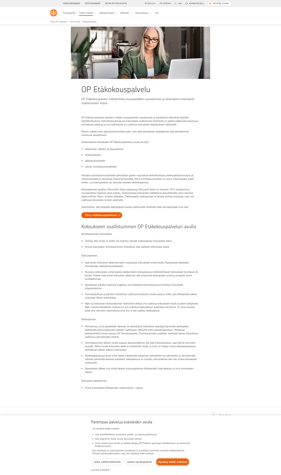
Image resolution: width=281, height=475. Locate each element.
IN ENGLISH (150, 3)
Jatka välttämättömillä (107, 462)
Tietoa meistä (75, 22)
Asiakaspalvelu (196, 3)
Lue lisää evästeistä (100, 470)
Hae (180, 3)
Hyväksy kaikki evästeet (172, 462)
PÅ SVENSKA (165, 3)
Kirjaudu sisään (221, 3)
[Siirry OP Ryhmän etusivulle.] (53, 12)
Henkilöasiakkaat (71, 3)
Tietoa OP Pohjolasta (116, 3)
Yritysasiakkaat (92, 3)
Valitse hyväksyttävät (139, 462)
